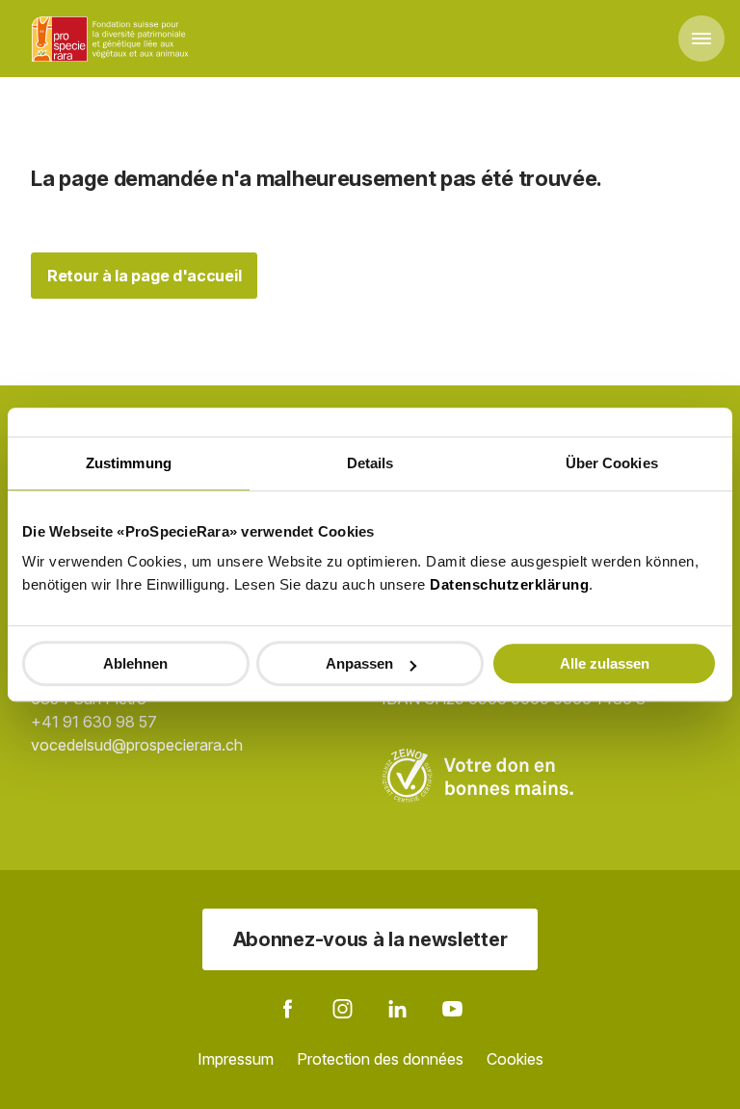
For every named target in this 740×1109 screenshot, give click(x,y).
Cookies (515, 1059)
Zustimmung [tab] (129, 463)
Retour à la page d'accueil (144, 275)
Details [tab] (370, 463)
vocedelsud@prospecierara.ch (137, 744)
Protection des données (380, 1059)
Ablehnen (135, 663)
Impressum (236, 1059)
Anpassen (359, 663)
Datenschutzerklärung (509, 584)
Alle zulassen (604, 663)
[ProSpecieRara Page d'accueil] (113, 38)
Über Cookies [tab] (612, 463)
